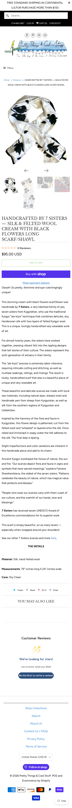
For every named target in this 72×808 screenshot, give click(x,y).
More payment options (36, 282)
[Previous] (26, 170)
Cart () (42, 23)
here (53, 538)
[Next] (46, 170)
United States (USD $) (34, 756)
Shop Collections (36, 708)
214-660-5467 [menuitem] (17, 23)
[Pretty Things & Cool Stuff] (36, 49)
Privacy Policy (36, 739)
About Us (36, 723)
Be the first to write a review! (36, 675)
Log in (30, 23)
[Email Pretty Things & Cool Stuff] (45, 35)
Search (36, 716)
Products (17, 80)
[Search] (7, 15)
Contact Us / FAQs (36, 731)
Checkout (55, 23)
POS (54, 775)
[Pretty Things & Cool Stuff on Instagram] (39, 35)
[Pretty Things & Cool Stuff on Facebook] (27, 35)
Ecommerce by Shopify (36, 780)
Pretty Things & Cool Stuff (35, 775)
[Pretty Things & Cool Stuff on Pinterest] (33, 35)
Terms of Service (36, 746)
